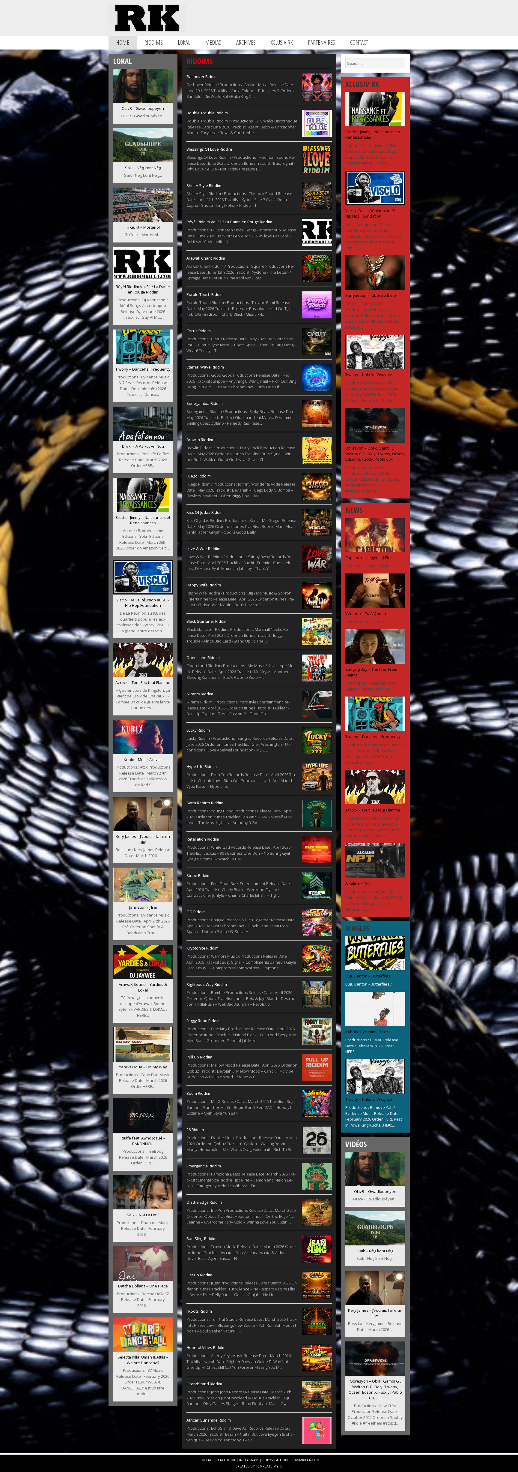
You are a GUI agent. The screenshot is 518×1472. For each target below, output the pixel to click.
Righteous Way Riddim (206, 984)
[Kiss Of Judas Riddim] (317, 534)
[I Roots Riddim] (317, 1333)
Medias (213, 42)
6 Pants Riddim (199, 694)
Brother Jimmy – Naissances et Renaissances (142, 520)
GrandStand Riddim (204, 1383)
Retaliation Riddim (202, 839)
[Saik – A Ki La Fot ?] (143, 1208)
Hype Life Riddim (201, 766)
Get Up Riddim (199, 1275)
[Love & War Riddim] (317, 571)
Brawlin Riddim (199, 439)
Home (122, 42)
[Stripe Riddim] (317, 898)
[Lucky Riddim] (317, 752)
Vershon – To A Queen (365, 613)
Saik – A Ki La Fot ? (143, 1215)
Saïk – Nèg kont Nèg (143, 167)
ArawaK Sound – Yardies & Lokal (143, 987)
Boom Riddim (198, 1093)
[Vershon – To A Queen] (375, 606)
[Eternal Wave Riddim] (317, 389)
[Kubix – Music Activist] (143, 752)
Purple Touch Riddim (205, 294)
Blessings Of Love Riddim (209, 149)
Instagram (248, 1460)
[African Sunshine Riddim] (317, 1442)
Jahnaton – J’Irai (143, 907)
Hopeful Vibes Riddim (205, 1347)
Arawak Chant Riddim (205, 258)
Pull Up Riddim (199, 1057)
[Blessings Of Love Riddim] (317, 171)
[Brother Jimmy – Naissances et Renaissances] (143, 510)
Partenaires (321, 42)
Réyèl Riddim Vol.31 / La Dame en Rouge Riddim (143, 289)
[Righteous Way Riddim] (317, 1007)
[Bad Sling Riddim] (317, 1261)
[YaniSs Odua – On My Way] (143, 1060)
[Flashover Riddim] (317, 99)
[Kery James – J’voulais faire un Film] (143, 829)
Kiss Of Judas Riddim (205, 512)
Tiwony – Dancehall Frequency (143, 369)
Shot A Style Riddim (203, 185)
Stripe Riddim (198, 875)
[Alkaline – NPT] (375, 876)
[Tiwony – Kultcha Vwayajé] (375, 367)
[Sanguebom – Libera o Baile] (375, 288)
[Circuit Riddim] (317, 353)
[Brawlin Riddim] (317, 462)
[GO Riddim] (317, 934)
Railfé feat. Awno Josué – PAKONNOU (143, 1140)
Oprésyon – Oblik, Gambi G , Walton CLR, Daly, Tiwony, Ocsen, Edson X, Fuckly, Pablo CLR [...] (375, 453)
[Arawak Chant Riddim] (317, 280)
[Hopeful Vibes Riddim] (317, 1370)
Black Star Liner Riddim (207, 621)
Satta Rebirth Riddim (204, 802)
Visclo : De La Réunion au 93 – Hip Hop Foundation (143, 602)
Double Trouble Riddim (207, 113)
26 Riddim (195, 1129)
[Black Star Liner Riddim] (317, 643)
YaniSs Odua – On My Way (143, 1067)
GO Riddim (196, 911)
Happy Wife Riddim (203, 585)
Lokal (184, 42)
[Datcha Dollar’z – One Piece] (143, 1279)
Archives (246, 42)
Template (264, 1466)
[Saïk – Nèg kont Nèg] (143, 161)
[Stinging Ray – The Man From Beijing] (375, 662)
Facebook (226, 1460)
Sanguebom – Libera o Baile (370, 295)
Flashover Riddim (202, 76)
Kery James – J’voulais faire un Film (143, 839)
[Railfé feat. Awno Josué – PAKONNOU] (143, 1131)
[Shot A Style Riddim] (317, 208)
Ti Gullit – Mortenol (143, 227)
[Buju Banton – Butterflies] (375, 968)
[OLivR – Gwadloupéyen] (143, 101)
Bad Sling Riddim (201, 1238)
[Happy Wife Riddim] (317, 607)
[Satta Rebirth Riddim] (317, 825)
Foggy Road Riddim (203, 1020)
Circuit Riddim (198, 330)
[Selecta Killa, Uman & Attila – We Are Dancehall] (143, 1350)
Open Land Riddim (203, 657)
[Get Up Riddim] (317, 1297)
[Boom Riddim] (317, 1115)
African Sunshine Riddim (208, 1420)
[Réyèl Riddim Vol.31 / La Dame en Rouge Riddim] (143, 279)
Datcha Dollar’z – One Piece (143, 1286)
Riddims (153, 42)
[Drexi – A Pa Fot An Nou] (143, 439)
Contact (359, 42)
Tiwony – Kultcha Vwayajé (368, 374)
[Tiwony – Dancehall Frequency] (143, 362)
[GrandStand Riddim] (317, 1406)
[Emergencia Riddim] (317, 1188)
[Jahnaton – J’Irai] (143, 900)
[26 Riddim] (317, 1152)
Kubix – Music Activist (143, 759)
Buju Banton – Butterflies (367, 976)
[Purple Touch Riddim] (317, 317)
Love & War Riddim (203, 548)
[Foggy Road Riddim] (317, 1043)
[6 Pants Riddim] (317, 716)
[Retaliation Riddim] (317, 861)
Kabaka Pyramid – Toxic (367, 1031)
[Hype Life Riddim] (317, 789)
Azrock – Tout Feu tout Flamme (142, 682)
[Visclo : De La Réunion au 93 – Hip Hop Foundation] (143, 593)
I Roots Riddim (199, 1311)
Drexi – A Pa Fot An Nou (143, 446)
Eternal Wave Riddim (205, 367)
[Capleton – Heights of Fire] (375, 550)
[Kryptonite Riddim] (317, 970)
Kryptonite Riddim (202, 948)
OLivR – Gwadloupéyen (143, 108)
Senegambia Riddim (204, 403)
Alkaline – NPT (358, 883)
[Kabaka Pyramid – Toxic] (375, 1024)
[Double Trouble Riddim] (317, 135)
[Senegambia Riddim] (317, 426)
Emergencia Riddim (203, 1166)
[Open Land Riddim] (317, 680)
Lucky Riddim (198, 730)
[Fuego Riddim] (317, 498)
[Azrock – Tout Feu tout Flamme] (143, 676)
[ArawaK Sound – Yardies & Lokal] (143, 977)
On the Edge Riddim (204, 1202)
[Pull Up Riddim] (317, 1079)
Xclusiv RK (282, 42)
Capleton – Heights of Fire (368, 557)
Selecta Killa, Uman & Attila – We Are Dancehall (143, 1359)
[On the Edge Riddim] (317, 1224)
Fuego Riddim (198, 476)
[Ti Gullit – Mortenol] (143, 220)
